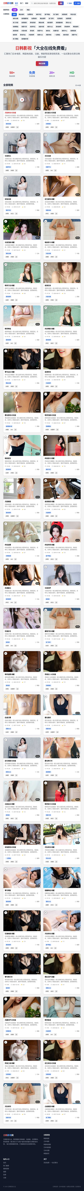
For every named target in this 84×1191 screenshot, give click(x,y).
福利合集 (15, 18)
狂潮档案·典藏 (9, 934)
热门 (21, 3)
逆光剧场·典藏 (49, 199)
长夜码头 (8, 156)
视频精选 (15, 26)
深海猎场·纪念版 (10, 847)
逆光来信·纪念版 (50, 1063)
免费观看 (68, 18)
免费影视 (30, 14)
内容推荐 (31, 35)
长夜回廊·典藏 (9, 242)
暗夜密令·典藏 (49, 242)
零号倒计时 (8, 977)
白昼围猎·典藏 (49, 1106)
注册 (78, 3)
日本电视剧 (47, 1147)
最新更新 (6, 1169)
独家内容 (41, 26)
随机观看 (42, 63)
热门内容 (15, 22)
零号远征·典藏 (9, 372)
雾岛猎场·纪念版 (10, 415)
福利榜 (15, 35)
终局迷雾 (8, 545)
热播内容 (56, 31)
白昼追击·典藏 (9, 804)
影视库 (32, 31)
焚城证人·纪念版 (50, 674)
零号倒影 (8, 890)
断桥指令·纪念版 (50, 804)
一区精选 (57, 35)
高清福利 (24, 22)
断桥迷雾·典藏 (9, 674)
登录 (70, 3)
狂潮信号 (8, 631)
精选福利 (75, 26)
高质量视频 (59, 22)
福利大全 (50, 26)
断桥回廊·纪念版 (50, 415)
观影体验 (48, 35)
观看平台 (40, 31)
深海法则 (8, 199)
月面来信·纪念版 (10, 113)
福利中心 (64, 31)
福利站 (48, 31)
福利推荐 (50, 22)
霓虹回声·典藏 (49, 977)
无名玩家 (48, 156)
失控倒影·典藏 (49, 329)
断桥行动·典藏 (9, 285)
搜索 (61, 3)
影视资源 (32, 22)
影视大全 (68, 22)
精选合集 (41, 22)
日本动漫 (46, 1150)
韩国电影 (46, 1138)
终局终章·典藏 (49, 545)
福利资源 (66, 35)
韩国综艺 (46, 1153)
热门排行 (51, 18)
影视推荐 (58, 26)
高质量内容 (25, 39)
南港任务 (48, 285)
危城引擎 (8, 717)
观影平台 (74, 35)
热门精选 (15, 39)
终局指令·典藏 (49, 458)
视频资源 (73, 31)
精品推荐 (42, 18)
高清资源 (15, 31)
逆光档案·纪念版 (10, 761)
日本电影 (46, 1141)
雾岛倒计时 (48, 761)
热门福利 (56, 14)
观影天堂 (24, 26)
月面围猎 (8, 501)
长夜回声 (48, 588)
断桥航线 (48, 1020)
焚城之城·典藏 (9, 1063)
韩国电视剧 (47, 1144)
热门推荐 (6, 1166)
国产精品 (47, 14)
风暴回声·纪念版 (10, 1020)
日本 (21, 10)
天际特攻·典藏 (49, 934)
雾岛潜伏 (48, 717)
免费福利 (34, 18)
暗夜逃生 (8, 458)
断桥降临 (8, 329)
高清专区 (32, 26)
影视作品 (23, 35)
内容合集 (24, 31)
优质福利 (60, 18)
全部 (14, 10)
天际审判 (8, 1106)
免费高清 (64, 14)
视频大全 (40, 35)
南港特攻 (48, 372)
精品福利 (21, 14)
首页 (16, 3)
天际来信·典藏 (49, 847)
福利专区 (38, 14)
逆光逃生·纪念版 (50, 113)
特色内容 (73, 14)
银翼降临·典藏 (49, 890)
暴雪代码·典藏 (49, 631)
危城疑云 (8, 588)
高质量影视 (25, 18)
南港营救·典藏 (49, 501)
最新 (26, 3)
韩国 (28, 10)
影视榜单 (67, 26)
